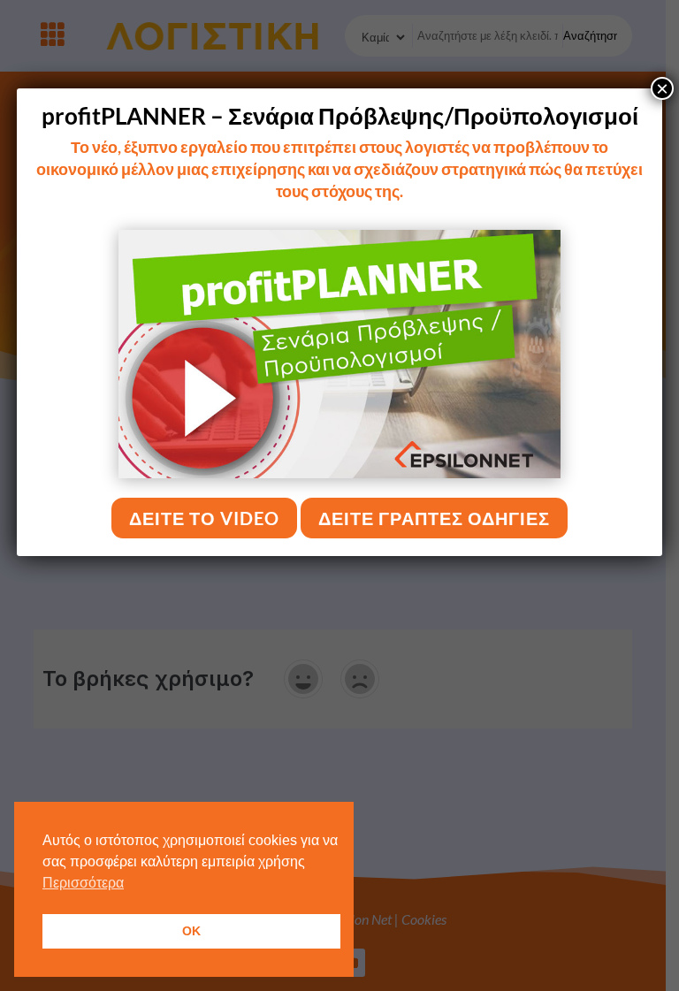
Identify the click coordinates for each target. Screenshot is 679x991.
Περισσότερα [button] (83, 882)
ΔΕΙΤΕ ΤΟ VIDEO (204, 518)
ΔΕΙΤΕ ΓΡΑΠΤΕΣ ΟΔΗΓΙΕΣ (434, 518)
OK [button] (191, 931)
